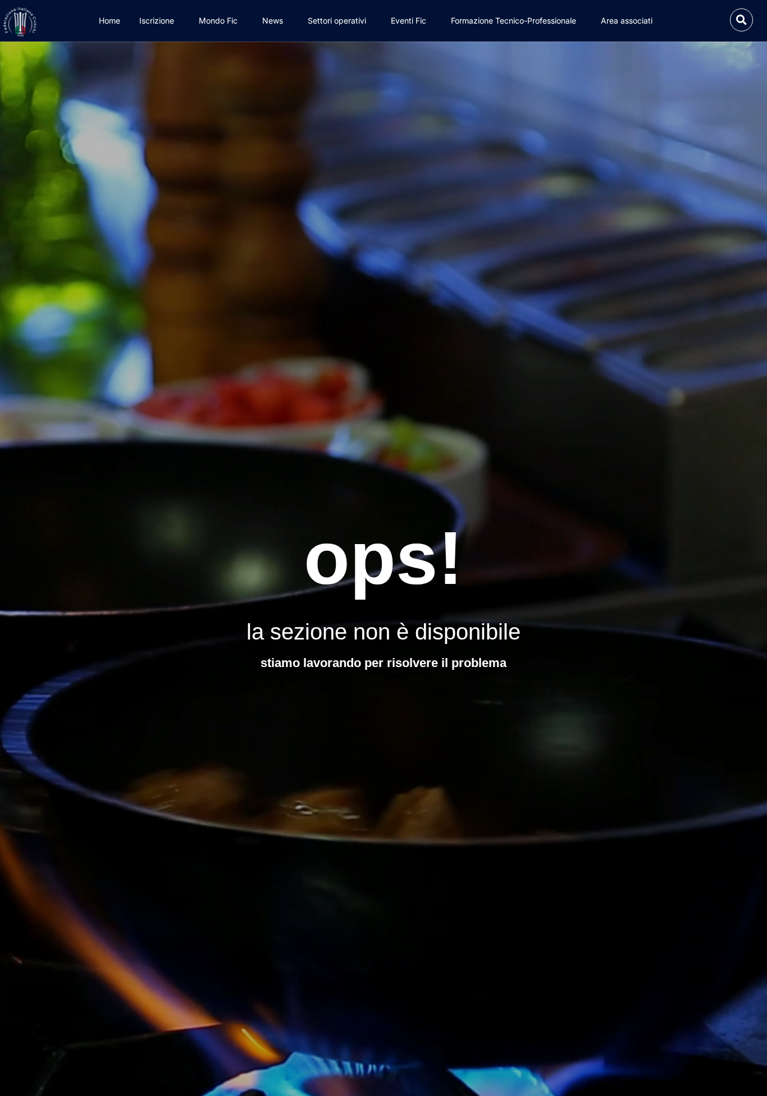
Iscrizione (156, 20)
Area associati (626, 20)
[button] (741, 19)
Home (109, 20)
